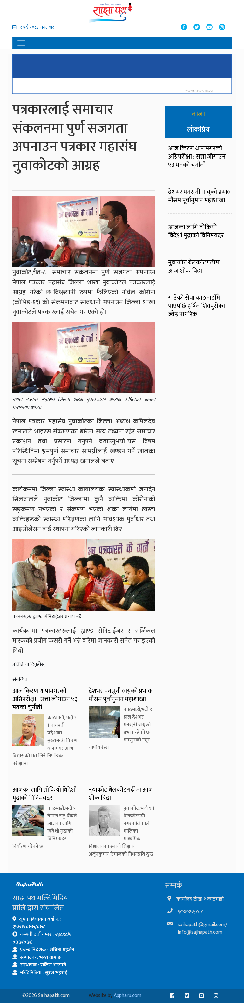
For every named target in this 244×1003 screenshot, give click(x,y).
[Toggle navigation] (21, 43)
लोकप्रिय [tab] (198, 129)
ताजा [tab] (198, 114)
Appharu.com (127, 995)
